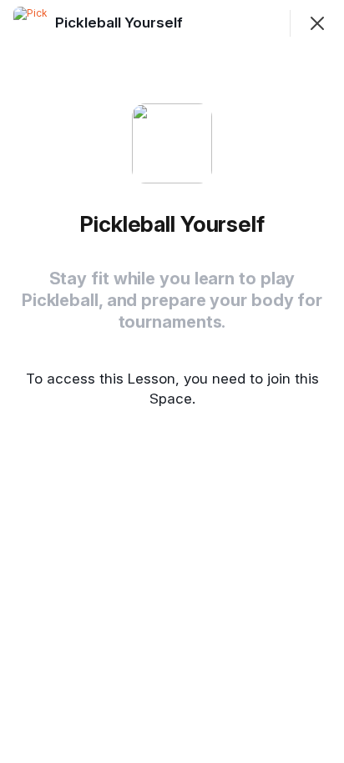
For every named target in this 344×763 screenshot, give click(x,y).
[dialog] (172, 381)
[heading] (120, 23)
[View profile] (30, 23)
